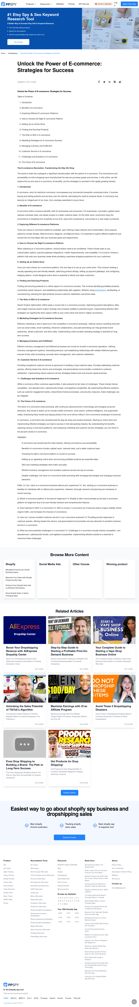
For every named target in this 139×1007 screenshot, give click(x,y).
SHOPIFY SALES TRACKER (67, 865)
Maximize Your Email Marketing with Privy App (95, 972)
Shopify (60, 872)
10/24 (68, 917)
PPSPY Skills (7, 899)
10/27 (68, 913)
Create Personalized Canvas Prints (94, 930)
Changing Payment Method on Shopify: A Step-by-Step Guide (95, 885)
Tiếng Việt (76, 998)
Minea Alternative (37, 896)
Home (3, 53)
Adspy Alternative (37, 899)
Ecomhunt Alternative (38, 879)
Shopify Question (63, 886)
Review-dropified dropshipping (41, 910)
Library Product (8, 875)
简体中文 (14, 998)
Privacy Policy (116, 865)
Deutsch (60, 998)
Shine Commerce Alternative (40, 929)
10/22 (60, 922)
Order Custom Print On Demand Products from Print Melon (96, 871)
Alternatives (35, 868)
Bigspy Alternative (37, 926)
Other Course (62, 882)
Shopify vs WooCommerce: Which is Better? (96, 890)
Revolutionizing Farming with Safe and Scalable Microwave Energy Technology (96, 965)
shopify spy (34, 892)
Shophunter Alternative (38, 906)
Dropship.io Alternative (38, 903)
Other (66, 904)
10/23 (77, 917)
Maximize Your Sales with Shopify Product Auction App (19, 578)
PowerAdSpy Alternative (39, 936)
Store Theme (7, 896)
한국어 (29, 998)
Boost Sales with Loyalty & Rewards (94, 958)
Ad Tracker (7, 868)
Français (68, 998)
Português (44, 998)
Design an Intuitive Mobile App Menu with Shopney (95, 947)
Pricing (71, 3)
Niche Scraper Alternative (39, 872)
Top (134, 1002)
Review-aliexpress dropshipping (41, 919)
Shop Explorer (8, 886)
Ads (4, 865)
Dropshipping (13, 53)
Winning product (63, 889)
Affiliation (115, 875)
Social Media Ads (64, 879)
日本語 (36, 998)
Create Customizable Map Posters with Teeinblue (96, 924)
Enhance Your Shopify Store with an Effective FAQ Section (18, 586)
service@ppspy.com (119, 888)
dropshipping (100, 290)
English (5, 998)
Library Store (7, 882)
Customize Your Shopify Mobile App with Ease (95, 977)
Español (52, 998)
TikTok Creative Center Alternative (42, 875)
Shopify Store (8, 892)
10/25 (60, 917)
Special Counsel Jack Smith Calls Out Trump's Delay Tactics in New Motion (96, 878)
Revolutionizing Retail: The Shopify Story (94, 866)
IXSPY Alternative (37, 889)
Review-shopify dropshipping (40, 922)
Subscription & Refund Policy (122, 872)
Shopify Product (8, 879)
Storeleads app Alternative (40, 886)
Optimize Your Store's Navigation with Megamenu (96, 941)
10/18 (77, 922)
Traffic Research (9, 889)
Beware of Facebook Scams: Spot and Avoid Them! (96, 936)
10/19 (68, 922)
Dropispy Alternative (37, 933)
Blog (59, 868)
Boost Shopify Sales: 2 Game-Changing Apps (17, 594)
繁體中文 (22, 998)
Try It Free (18, 42)
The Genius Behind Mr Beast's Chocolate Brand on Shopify (95, 896)
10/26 (77, 913)
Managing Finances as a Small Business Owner (18, 570)
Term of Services (117, 868)
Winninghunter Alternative (39, 882)
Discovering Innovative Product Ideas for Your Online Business (95, 953)
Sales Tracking (8, 872)
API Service (84, 3)
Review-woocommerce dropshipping (38, 914)
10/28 (60, 913)
